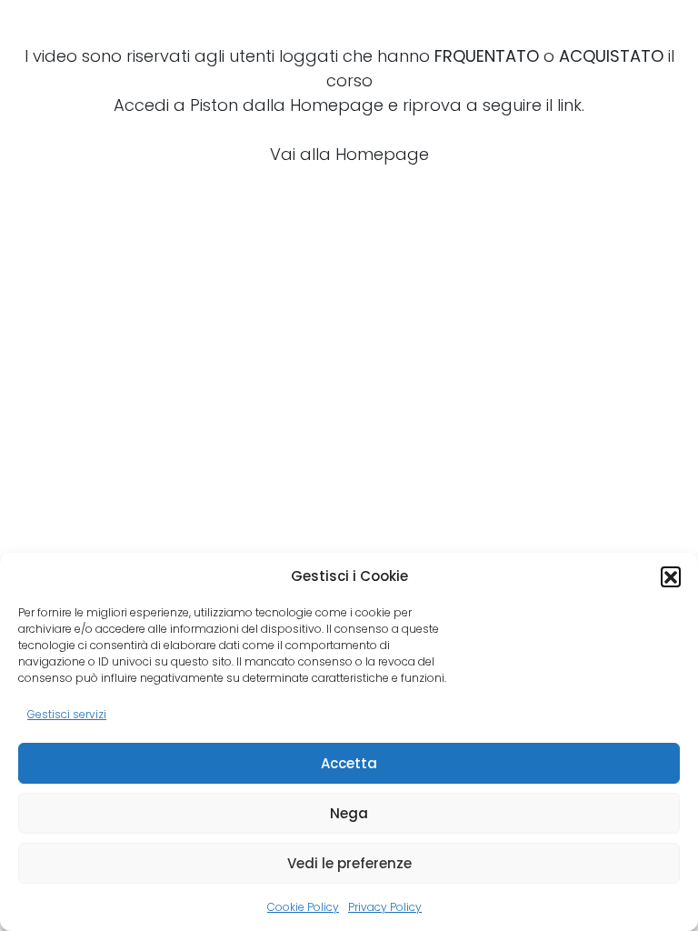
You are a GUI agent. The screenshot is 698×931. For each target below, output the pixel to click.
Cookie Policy (303, 907)
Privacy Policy (385, 907)
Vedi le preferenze (349, 863)
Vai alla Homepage (349, 154)
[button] (671, 576)
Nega (349, 813)
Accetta (349, 763)
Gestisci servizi (66, 714)
